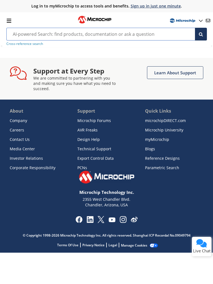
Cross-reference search (24, 43)
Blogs (150, 148)
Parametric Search (162, 167)
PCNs (82, 167)
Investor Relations (26, 158)
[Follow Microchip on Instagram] (123, 221)
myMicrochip (157, 139)
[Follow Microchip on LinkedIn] (90, 221)
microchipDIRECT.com (165, 120)
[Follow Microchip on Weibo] (134, 221)
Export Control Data (95, 158)
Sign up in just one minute (156, 6)
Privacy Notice (93, 245)
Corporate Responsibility (32, 167)
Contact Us (20, 139)
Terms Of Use (67, 245)
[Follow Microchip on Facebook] (78, 221)
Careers (17, 130)
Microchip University (164, 130)
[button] (175, 72)
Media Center (22, 148)
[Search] (201, 34)
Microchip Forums (94, 120)
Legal (112, 245)
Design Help (88, 139)
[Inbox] (208, 20)
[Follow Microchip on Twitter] (101, 221)
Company (18, 120)
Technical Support (94, 148)
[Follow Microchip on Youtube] (111, 220)
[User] (186, 20)
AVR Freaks (87, 130)
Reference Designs (162, 158)
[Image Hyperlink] (94, 23)
